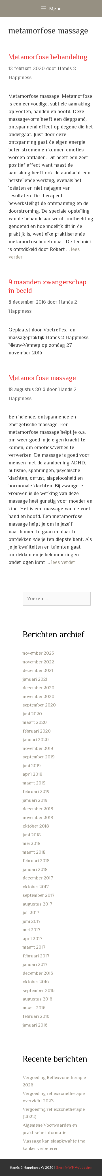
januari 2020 (36, 739)
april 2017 (32, 938)
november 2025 (38, 653)
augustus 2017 (37, 904)
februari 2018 (36, 860)
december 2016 (38, 973)
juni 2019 (32, 765)
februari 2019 (36, 791)
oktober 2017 (36, 886)
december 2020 (38, 687)
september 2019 (38, 757)
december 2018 (38, 808)
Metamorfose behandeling (47, 57)
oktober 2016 (36, 981)
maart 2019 (34, 783)
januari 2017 (35, 964)
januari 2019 (35, 800)
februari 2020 (37, 731)
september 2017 (38, 895)
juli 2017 (31, 912)
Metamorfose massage (42, 378)
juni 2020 (32, 713)
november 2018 (38, 817)
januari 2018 (35, 869)
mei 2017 (31, 929)
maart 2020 (35, 722)
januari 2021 (35, 679)
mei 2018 (32, 843)
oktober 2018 (36, 826)
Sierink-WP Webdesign (74, 1167)
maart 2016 (34, 1007)
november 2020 (38, 696)
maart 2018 (34, 852)
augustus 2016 (37, 999)
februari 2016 (36, 1016)
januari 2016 (35, 1025)
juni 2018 (32, 834)
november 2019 (38, 748)
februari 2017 (36, 956)
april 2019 (32, 774)
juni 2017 (32, 921)
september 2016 (38, 990)
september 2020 (39, 705)
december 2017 (38, 878)
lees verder (63, 562)
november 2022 (38, 662)
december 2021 (38, 670)
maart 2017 (34, 947)
